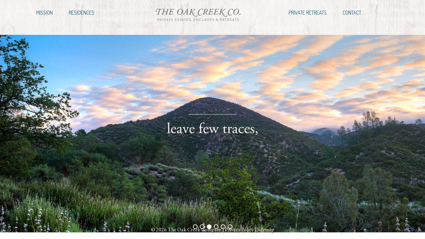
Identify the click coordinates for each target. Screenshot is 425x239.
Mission (44, 12)
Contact (352, 12)
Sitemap (265, 229)
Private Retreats (308, 12)
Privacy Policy (239, 229)
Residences (81, 12)
